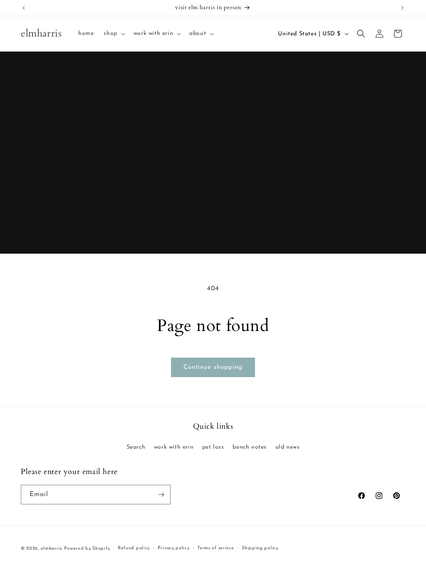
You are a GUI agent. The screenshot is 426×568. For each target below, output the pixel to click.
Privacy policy (174, 548)
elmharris (51, 548)
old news (287, 447)
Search (136, 447)
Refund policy (134, 548)
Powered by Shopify (87, 548)
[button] (113, 33)
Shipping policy (260, 548)
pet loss (213, 447)
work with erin (173, 447)
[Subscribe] (161, 494)
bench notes (250, 447)
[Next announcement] (402, 8)
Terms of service (215, 548)
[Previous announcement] (24, 8)
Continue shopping (213, 367)
